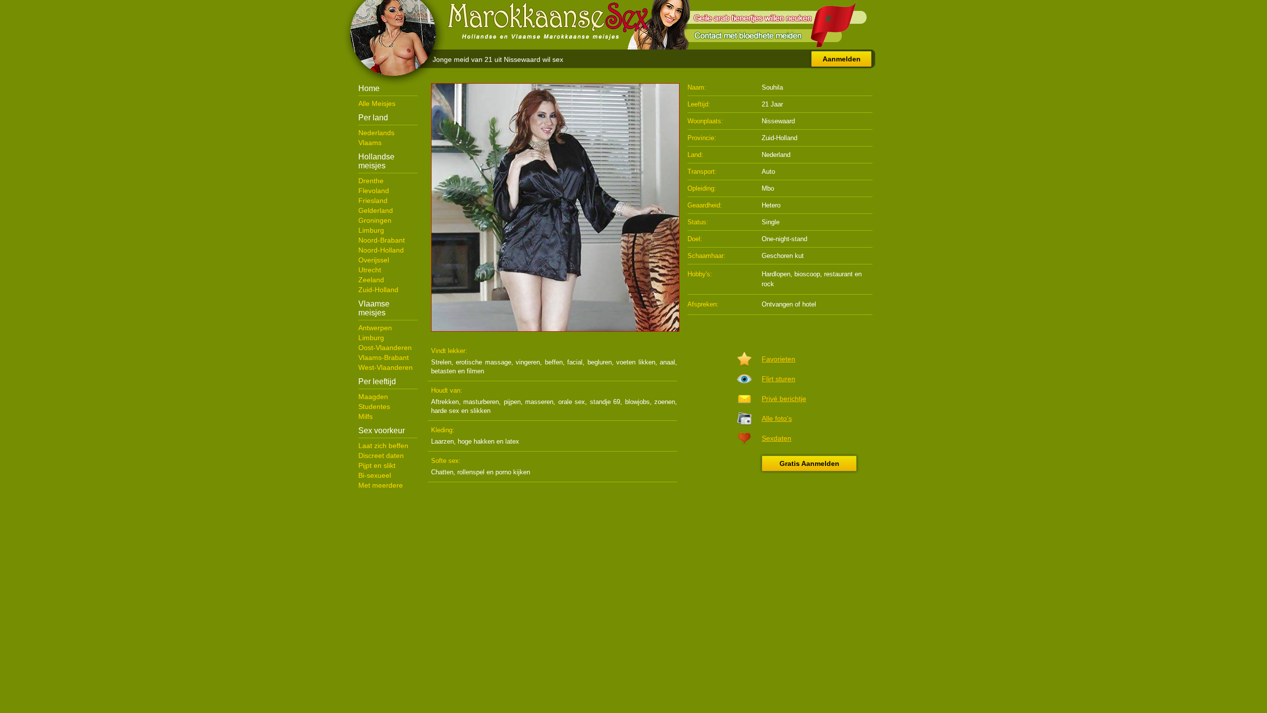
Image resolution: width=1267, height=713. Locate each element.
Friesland (373, 200)
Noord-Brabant (381, 240)
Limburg (371, 230)
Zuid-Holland (378, 290)
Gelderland (375, 210)
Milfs (365, 416)
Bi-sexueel (374, 475)
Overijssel (373, 260)
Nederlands (376, 133)
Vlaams (370, 143)
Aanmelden (842, 59)
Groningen (374, 220)
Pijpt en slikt (376, 465)
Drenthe (371, 181)
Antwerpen (375, 328)
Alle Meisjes (376, 103)
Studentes (374, 406)
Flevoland (373, 191)
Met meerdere (380, 485)
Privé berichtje (784, 399)
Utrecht (369, 270)
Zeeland (371, 280)
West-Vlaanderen (385, 367)
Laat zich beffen (383, 446)
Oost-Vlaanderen (385, 348)
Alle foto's (777, 418)
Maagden (373, 397)
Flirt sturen (778, 379)
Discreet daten (381, 455)
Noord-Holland (381, 250)
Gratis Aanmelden (809, 463)
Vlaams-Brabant (383, 357)
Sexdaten (776, 438)
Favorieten (778, 359)
